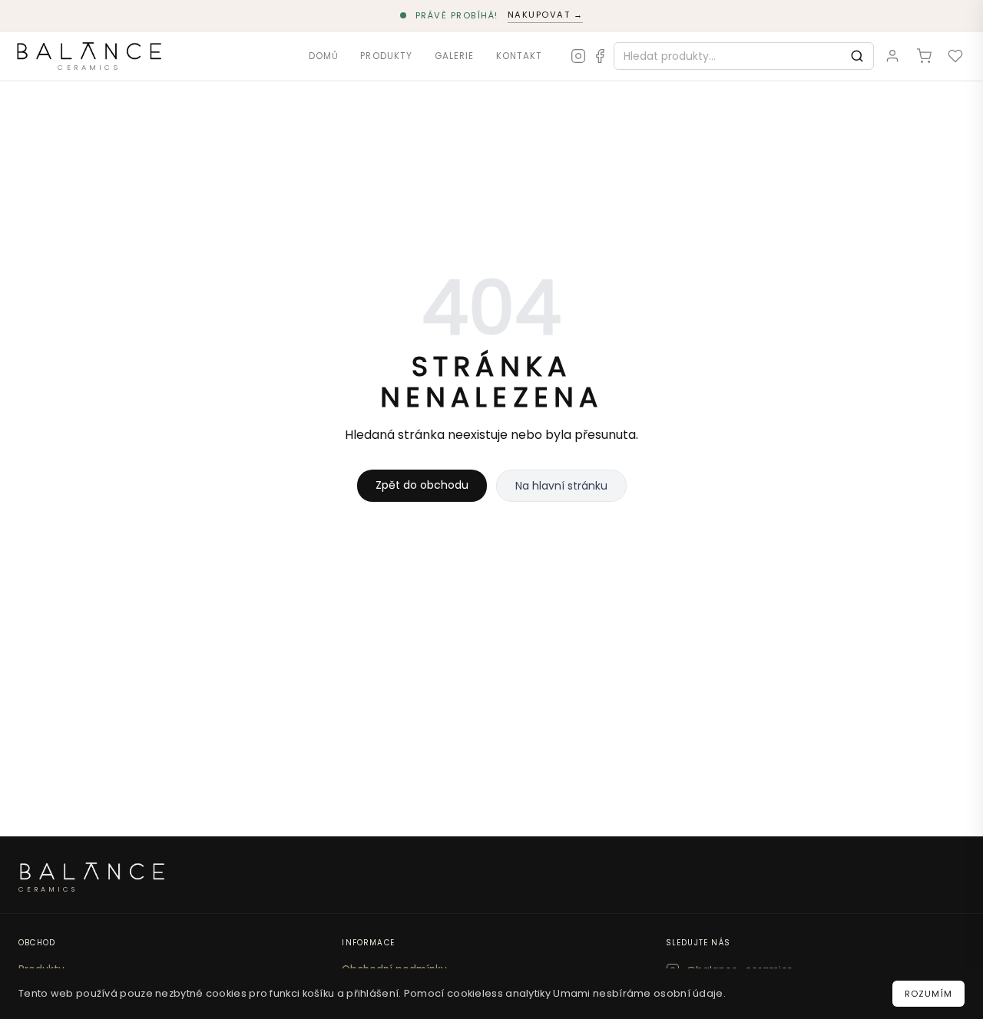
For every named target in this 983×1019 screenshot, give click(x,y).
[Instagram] (578, 56)
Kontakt (519, 55)
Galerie (455, 55)
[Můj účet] (892, 55)
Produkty (386, 55)
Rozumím (928, 994)
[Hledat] (857, 56)
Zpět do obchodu (422, 485)
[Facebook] (599, 56)
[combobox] (727, 56)
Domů (324, 55)
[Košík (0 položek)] (923, 55)
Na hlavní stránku (561, 485)
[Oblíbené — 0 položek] (955, 55)
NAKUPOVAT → (546, 14)
